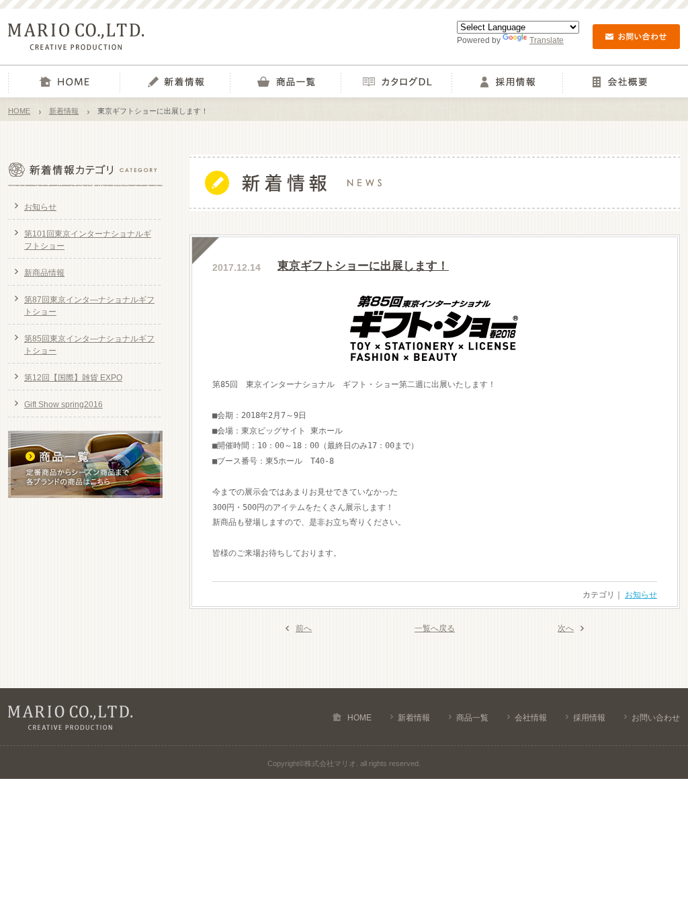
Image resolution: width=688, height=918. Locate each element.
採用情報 (507, 81)
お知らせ (641, 594)
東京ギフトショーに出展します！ (363, 265)
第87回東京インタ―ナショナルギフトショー (89, 306)
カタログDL (396, 81)
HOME (63, 81)
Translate (546, 40)
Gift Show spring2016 (63, 404)
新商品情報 (44, 273)
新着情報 (174, 81)
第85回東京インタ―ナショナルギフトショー (89, 345)
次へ (566, 628)
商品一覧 (285, 81)
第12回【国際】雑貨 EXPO (73, 377)
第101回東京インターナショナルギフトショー (87, 240)
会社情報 (617, 81)
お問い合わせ (656, 717)
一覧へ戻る (435, 628)
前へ (304, 628)
